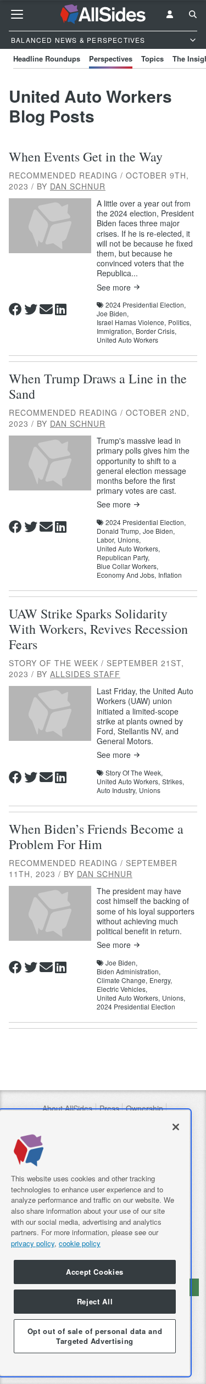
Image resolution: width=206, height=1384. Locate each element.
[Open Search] (193, 14)
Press (109, 1108)
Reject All (95, 1301)
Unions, (129, 539)
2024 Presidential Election (136, 1006)
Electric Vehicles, (122, 989)
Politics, (179, 322)
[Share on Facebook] (15, 309)
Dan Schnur (77, 186)
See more (114, 287)
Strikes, (173, 781)
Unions (149, 790)
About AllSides (67, 1108)
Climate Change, (122, 980)
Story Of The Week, (134, 772)
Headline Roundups (46, 58)
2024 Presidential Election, (145, 304)
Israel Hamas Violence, (131, 322)
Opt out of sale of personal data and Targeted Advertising (95, 1336)
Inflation (170, 575)
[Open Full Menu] (17, 14)
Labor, (106, 539)
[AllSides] (103, 14)
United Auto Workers (127, 340)
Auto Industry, (117, 790)
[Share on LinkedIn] (60, 309)
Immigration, (115, 331)
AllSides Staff (85, 673)
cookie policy (80, 1243)
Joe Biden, (113, 313)
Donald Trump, (119, 531)
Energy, (160, 980)
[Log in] (170, 14)
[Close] (176, 1127)
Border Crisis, (156, 331)
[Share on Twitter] (30, 309)
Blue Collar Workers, (127, 566)
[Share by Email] (46, 309)
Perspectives (110, 58)
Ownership (144, 1108)
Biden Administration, (128, 971)
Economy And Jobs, (126, 575)
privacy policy (32, 1243)
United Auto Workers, (128, 548)
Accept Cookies (95, 1271)
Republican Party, (123, 557)
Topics (152, 58)
